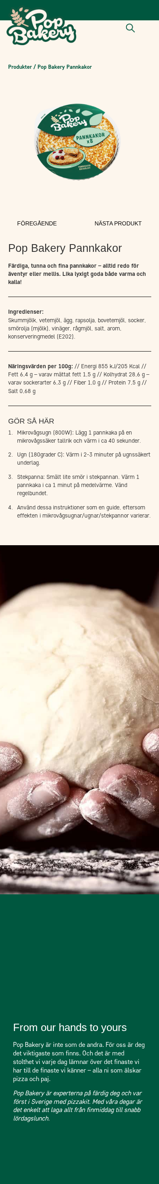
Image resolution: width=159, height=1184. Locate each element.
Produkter (20, 66)
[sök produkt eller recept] (130, 28)
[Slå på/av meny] (146, 29)
